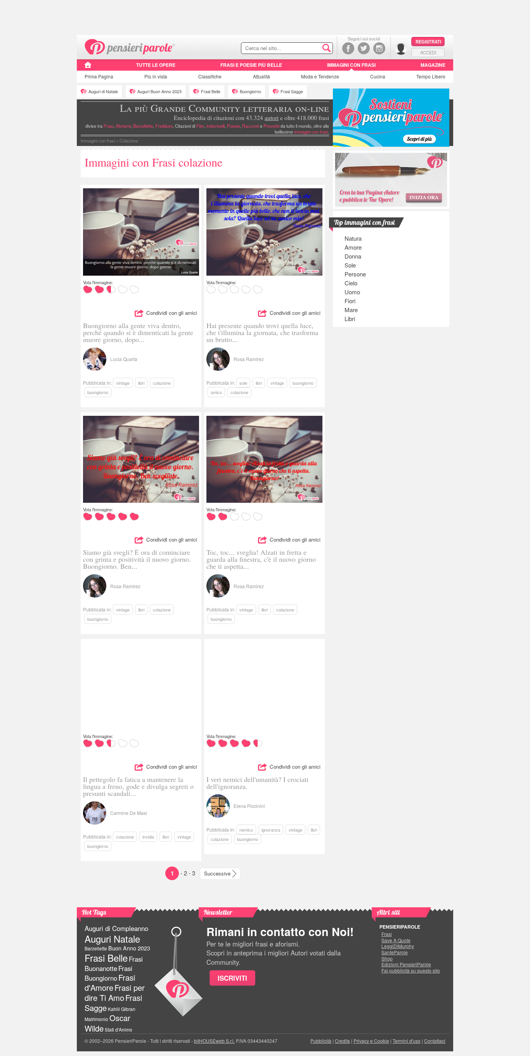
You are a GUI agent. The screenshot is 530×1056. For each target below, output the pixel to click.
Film (200, 126)
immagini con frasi (311, 132)
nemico (246, 830)
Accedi (428, 52)
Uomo (352, 292)
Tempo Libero (430, 76)
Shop (387, 958)
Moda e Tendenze (320, 76)
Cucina (377, 76)
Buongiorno (250, 91)
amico (216, 392)
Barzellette (143, 126)
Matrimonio (96, 1019)
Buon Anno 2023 (129, 948)
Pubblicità (320, 1040)
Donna (353, 256)
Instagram (379, 48)
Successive (217, 873)
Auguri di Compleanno (116, 928)
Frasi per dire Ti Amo (115, 992)
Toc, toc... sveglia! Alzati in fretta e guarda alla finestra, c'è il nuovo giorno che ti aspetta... (261, 559)
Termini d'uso (407, 1040)
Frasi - (130, 46)
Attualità (261, 76)
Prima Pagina (99, 76)
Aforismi (123, 126)
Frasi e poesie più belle (251, 64)
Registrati (428, 41)
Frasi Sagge (292, 91)
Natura (353, 238)
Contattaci (434, 1040)
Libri (350, 318)
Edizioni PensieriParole (406, 964)
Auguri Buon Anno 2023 (159, 91)
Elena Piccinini (249, 806)
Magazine (433, 64)
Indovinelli (215, 126)
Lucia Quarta (123, 359)
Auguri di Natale (103, 91)
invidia (148, 837)
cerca (310, 48)
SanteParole (394, 952)
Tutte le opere (155, 64)
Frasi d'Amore (110, 982)
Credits (342, 1040)
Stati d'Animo (118, 1029)
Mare (351, 310)
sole (243, 383)
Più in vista (155, 76)
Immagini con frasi (351, 64)
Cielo (351, 283)
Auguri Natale (112, 938)
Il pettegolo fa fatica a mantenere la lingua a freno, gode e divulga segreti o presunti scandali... (138, 786)
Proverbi (271, 126)
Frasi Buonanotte (114, 963)
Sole (350, 265)
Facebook (348, 48)
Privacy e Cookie (371, 1040)
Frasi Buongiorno (108, 973)
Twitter (364, 48)
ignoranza (271, 830)
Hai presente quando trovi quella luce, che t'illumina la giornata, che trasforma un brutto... (262, 332)
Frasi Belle (210, 91)
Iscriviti (232, 978)
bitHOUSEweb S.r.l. (214, 1040)
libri (141, 383)
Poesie (233, 126)
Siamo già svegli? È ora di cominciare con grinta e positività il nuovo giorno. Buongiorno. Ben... (137, 559)
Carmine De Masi (128, 813)
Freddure (164, 126)
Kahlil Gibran (121, 1009)
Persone (355, 274)
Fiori (350, 301)
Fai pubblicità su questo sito (410, 970)
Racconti (250, 126)
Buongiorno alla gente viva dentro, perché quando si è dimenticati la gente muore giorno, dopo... (138, 332)
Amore (353, 247)
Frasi (108, 126)
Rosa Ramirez (249, 359)
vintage (123, 383)
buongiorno (97, 392)
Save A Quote (395, 940)
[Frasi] (88, 67)
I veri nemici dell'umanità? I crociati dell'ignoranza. (257, 783)
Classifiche (210, 76)
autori (272, 118)
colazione (162, 383)
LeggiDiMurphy (397, 946)
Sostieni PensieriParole (391, 118)
